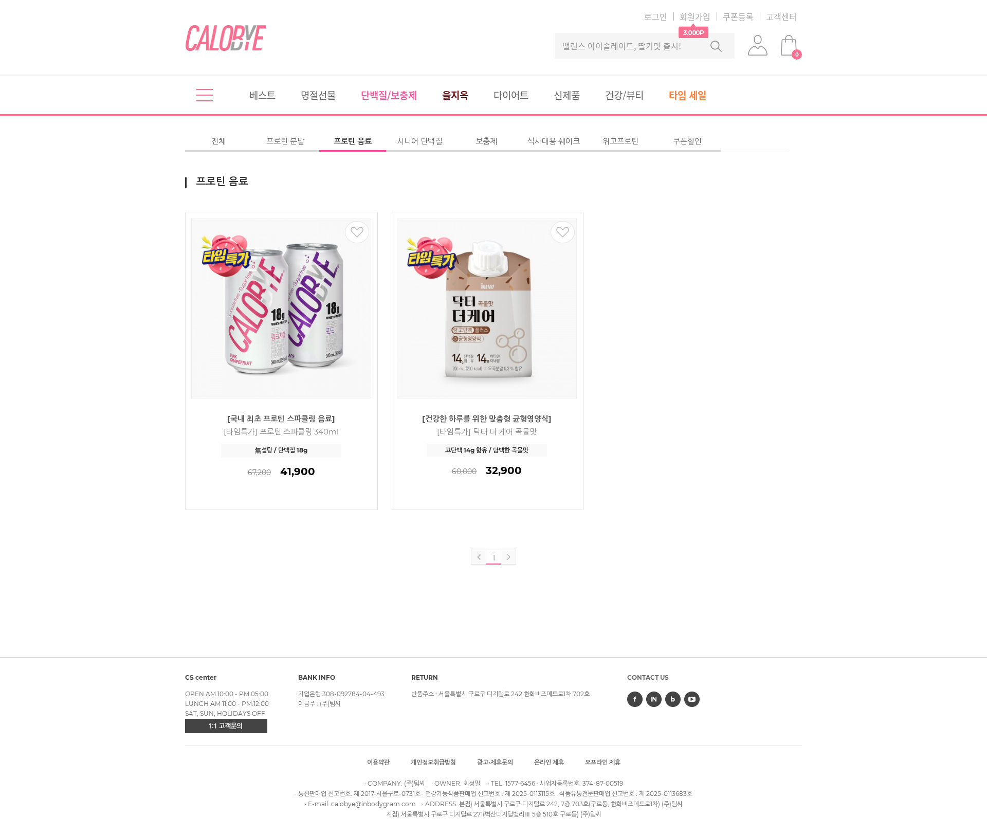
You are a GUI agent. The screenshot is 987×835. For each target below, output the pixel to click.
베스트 (262, 95)
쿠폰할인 (687, 141)
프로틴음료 (353, 141)
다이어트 (511, 95)
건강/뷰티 (624, 95)
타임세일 (687, 95)
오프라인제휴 (602, 762)
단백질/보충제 (389, 95)
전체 (218, 141)
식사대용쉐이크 (553, 141)
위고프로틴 (620, 141)
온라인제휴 (549, 762)
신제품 (567, 95)
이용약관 (378, 762)
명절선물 (318, 95)
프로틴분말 (285, 141)
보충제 (486, 141)
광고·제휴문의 (495, 762)
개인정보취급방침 (433, 762)
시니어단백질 (419, 141)
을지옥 (455, 95)
